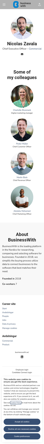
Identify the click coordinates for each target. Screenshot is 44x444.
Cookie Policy (15, 402)
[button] (39, 4)
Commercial (35, 48)
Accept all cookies (22, 422)
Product (5, 344)
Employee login (22, 369)
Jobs (4, 320)
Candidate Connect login (22, 372)
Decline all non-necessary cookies (22, 429)
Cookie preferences (22, 436)
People (5, 316)
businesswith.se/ (22, 352)
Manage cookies (9, 328)
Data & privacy (9, 324)
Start (4, 308)
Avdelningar (7, 312)
